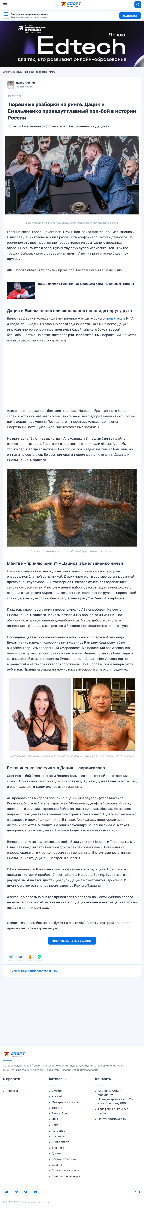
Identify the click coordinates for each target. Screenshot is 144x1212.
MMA (55, 1119)
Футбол (57, 1091)
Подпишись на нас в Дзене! (72, 940)
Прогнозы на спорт (65, 1170)
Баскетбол (59, 1113)
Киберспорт (60, 1142)
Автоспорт (59, 1130)
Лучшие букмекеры (66, 1176)
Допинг (57, 1153)
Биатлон (58, 1147)
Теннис (57, 1108)
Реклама (12, 1091)
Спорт (6, 71)
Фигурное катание (65, 1102)
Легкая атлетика (64, 1159)
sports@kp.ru (117, 1119)
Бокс (55, 1125)
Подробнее (130, 15)
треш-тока (114, 318)
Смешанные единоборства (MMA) (34, 71)
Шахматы (58, 1136)
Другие (57, 1164)
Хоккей (57, 1096)
